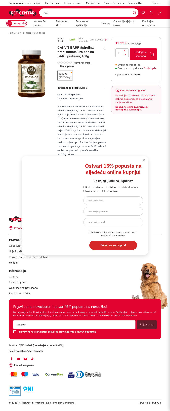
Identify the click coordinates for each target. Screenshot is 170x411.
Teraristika (111, 191)
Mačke (99, 187)
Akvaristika (92, 191)
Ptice (112, 187)
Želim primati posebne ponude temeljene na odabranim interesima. (114, 234)
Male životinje (129, 187)
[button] (144, 160)
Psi (87, 187)
